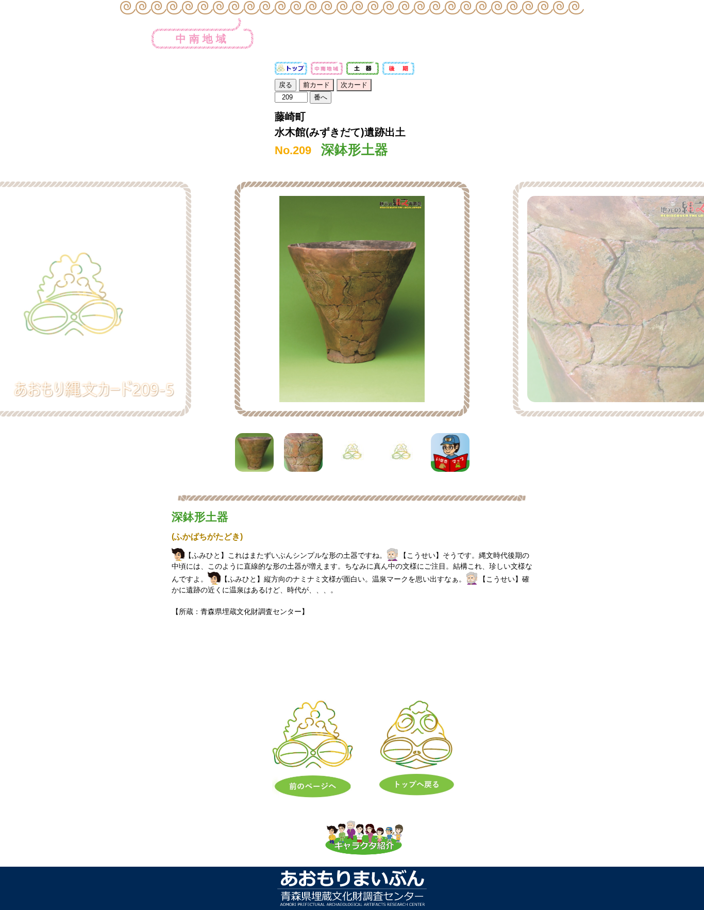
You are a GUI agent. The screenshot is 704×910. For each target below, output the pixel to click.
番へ (320, 97)
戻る (285, 85)
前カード (316, 85)
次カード (354, 85)
